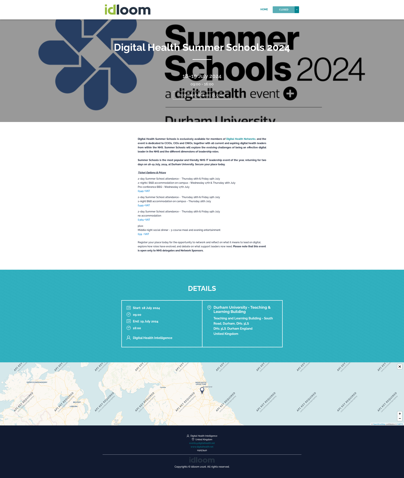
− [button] (400, 418)
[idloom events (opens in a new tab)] (201, 459)
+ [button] (400, 414)
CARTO (400, 424)
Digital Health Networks (240, 138)
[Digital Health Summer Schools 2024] (202, 390)
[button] (399, 366)
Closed (283, 9)
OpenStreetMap (379, 424)
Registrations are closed (202, 95)
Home (264, 9)
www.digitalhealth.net (202, 446)
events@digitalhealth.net (202, 443)
